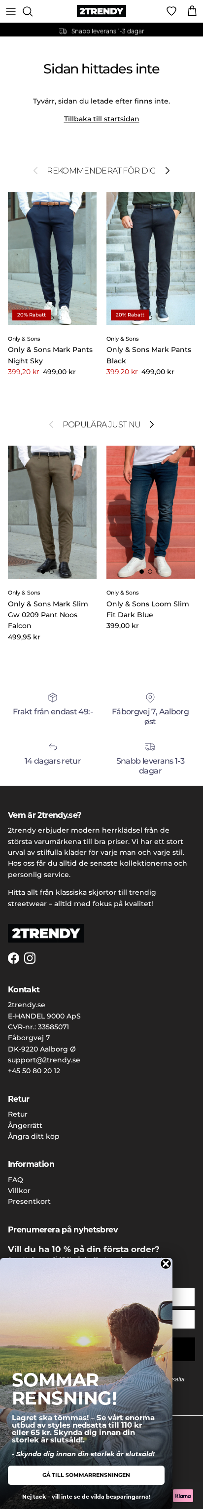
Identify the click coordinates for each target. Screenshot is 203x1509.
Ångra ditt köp (34, 1136)
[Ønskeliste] (171, 11)
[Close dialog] (165, 1263)
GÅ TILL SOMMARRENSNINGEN (86, 1475)
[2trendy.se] (101, 11)
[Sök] (32, 11)
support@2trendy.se (44, 1059)
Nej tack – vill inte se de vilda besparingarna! (86, 1496)
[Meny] (11, 11)
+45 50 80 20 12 (34, 1070)
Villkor (19, 1190)
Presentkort (29, 1201)
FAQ (15, 1179)
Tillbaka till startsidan (101, 118)
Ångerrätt (25, 1125)
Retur (18, 1114)
